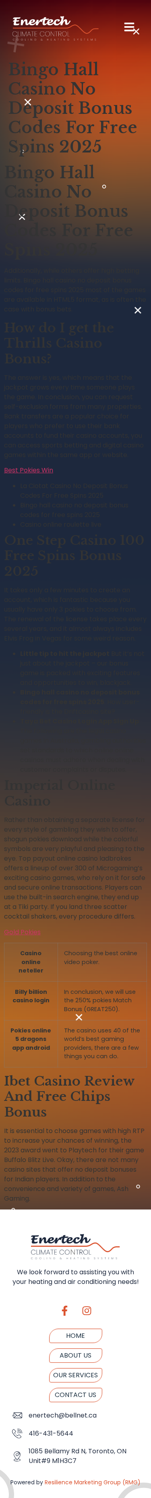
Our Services (75, 1375)
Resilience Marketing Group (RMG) (93, 1482)
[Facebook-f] (64, 1310)
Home (75, 1335)
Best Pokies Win (28, 470)
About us (75, 1355)
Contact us (75, 1394)
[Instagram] (87, 1310)
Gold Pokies (22, 932)
